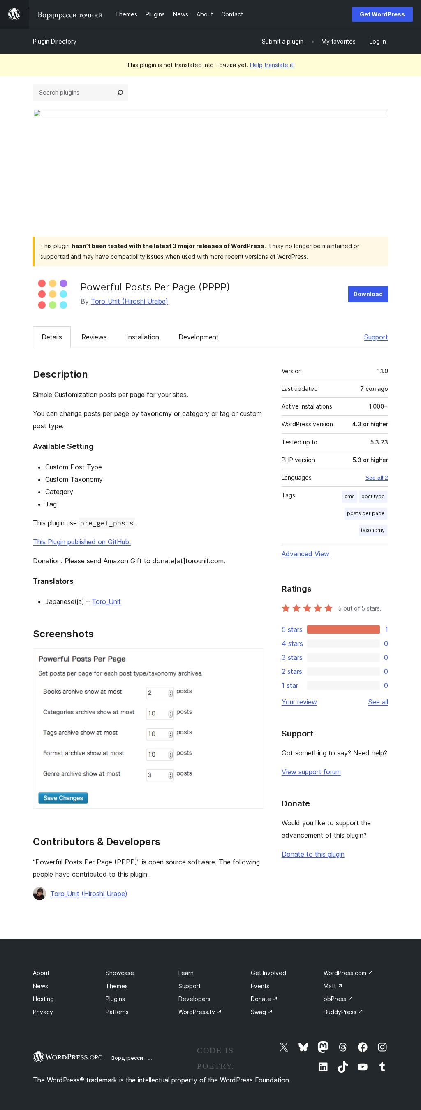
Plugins (115, 998)
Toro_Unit (106, 601)
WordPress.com (348, 972)
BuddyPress (343, 1011)
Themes (117, 985)
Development (198, 337)
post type (373, 496)
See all (378, 702)
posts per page (366, 513)
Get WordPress (382, 14)
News (40, 985)
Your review (299, 702)
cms (350, 496)
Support (376, 337)
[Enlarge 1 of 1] (253, 659)
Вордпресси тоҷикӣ (137, 1057)
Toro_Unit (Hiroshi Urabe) (129, 301)
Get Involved (268, 972)
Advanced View (305, 554)
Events (260, 985)
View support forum (311, 772)
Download (368, 293)
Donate (264, 998)
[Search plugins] (120, 92)
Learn (186, 972)
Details (52, 337)
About (41, 972)
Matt (333, 985)
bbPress (338, 998)
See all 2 (376, 477)
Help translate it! (272, 64)
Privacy (43, 1011)
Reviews (94, 337)
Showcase (120, 972)
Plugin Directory (54, 41)
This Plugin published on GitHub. (82, 542)
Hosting (43, 998)
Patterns (117, 1011)
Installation (142, 337)
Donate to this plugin (313, 854)
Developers (194, 998)
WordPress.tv (200, 1011)
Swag (262, 1011)
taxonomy (373, 530)
